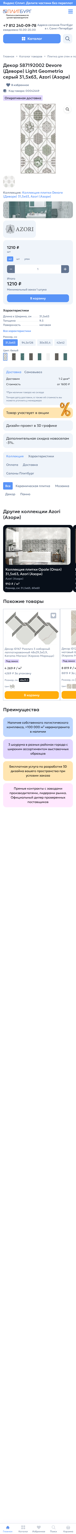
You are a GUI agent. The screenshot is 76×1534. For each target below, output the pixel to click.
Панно (25, 494)
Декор (10, 494)
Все (8, 486)
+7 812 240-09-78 (19, 25)
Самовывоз (33, 372)
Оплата (12, 465)
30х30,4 (45, 342)
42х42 (61, 342)
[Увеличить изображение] (67, 109)
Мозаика (62, 486)
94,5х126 (27, 342)
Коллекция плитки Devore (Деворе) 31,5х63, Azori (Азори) (33, 194)
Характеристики (41, 456)
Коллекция (15, 456)
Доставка (13, 372)
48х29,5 (24, 680)
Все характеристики (17, 331)
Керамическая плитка (33, 486)
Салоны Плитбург (20, 473)
